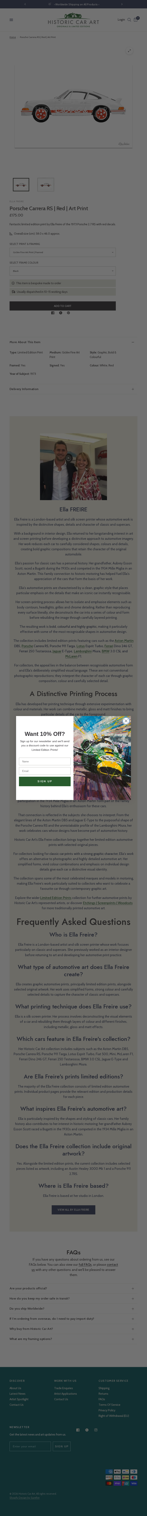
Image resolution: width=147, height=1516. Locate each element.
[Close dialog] (126, 721)
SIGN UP (45, 781)
